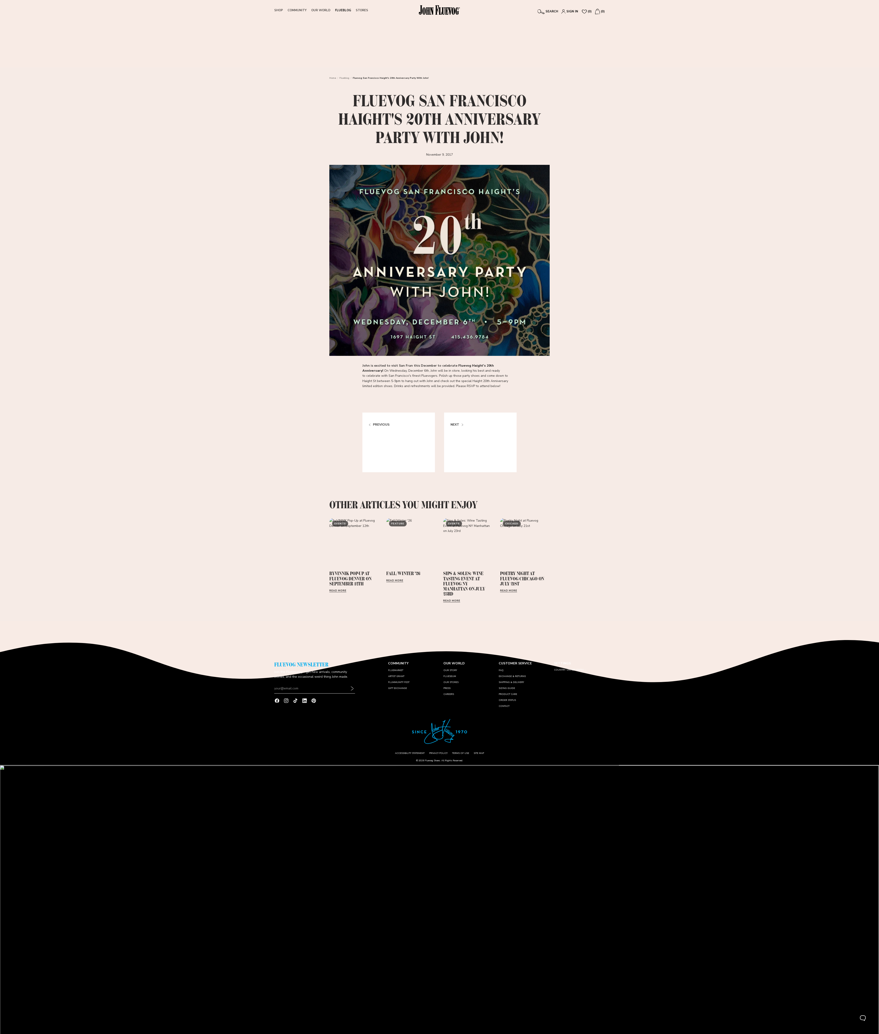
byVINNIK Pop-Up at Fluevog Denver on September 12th (350, 578)
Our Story (450, 670)
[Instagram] (286, 700)
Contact (504, 706)
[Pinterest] (313, 700)
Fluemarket (395, 670)
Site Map (479, 753)
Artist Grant (396, 676)
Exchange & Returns (512, 676)
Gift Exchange (397, 688)
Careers (448, 694)
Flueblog (344, 78)
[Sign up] (352, 688)
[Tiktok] (295, 700)
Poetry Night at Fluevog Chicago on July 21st (522, 578)
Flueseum (449, 676)
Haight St (369, 381)
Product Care (508, 694)
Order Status (507, 700)
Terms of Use (460, 753)
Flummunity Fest (398, 682)
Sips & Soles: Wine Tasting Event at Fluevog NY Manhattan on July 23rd (464, 583)
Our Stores (451, 682)
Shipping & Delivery (511, 682)
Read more (337, 590)
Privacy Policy (438, 753)
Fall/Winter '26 (403, 573)
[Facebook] (277, 700)
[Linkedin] (304, 700)
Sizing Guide (507, 688)
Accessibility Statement (410, 753)
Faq (501, 670)
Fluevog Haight (470, 365)
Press (447, 688)
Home (332, 78)
